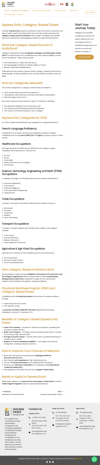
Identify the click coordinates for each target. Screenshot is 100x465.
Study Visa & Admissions (42, 10)
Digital (77, 459)
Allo (81, 459)
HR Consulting (9, 14)
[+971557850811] (59, 412)
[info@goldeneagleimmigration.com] (61, 425)
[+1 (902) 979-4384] (37, 417)
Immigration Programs (19, 10)
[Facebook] (47, 462)
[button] (90, 12)
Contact (20, 14)
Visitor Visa (73, 10)
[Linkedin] (50, 462)
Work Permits (60, 10)
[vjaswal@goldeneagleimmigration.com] (85, 427)
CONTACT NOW (84, 57)
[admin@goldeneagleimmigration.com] (38, 432)
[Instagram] (53, 462)
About (6, 10)
